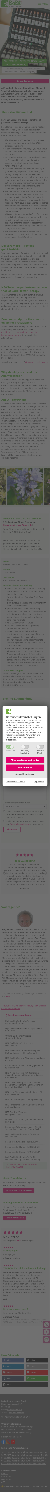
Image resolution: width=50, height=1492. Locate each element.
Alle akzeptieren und (25, 760)
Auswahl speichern (25, 774)
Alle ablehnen (25, 767)
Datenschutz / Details (15, 782)
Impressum (39, 782)
